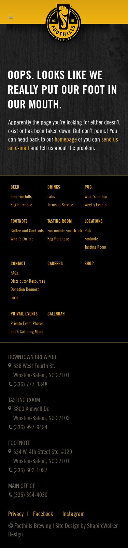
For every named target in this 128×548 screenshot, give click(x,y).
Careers (55, 263)
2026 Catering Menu (27, 331)
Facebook (43, 514)
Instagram (73, 514)
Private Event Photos (27, 323)
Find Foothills (21, 196)
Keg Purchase (21, 205)
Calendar (56, 314)
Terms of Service (60, 205)
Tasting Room (59, 221)
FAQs (14, 273)
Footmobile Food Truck (64, 230)
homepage (66, 139)
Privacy (16, 514)
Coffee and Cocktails (27, 230)
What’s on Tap (96, 196)
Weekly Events (95, 205)
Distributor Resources (28, 281)
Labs (51, 196)
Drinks (53, 187)
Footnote (19, 221)
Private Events (24, 314)
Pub (88, 187)
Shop (89, 263)
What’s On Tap (22, 239)
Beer (15, 187)
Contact (18, 263)
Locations (94, 221)
